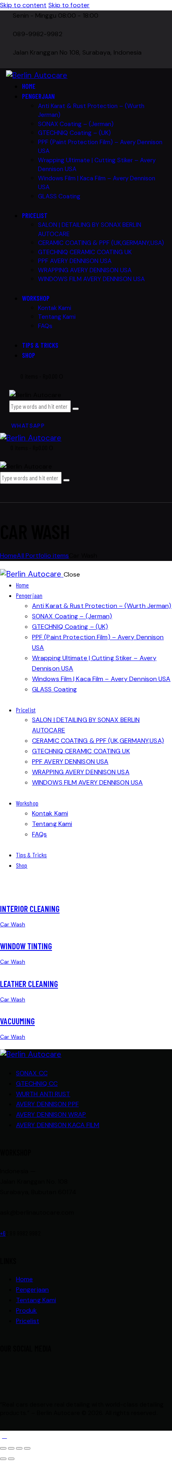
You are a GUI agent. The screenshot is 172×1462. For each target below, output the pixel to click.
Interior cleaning (30, 908)
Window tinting (26, 946)
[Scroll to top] (4, 1435)
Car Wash (12, 924)
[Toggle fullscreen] (11, 1448)
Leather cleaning (29, 984)
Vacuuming (17, 1021)
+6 (3, 1233)
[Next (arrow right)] (11, 1459)
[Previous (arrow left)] (3, 1459)
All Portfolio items (43, 555)
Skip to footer (69, 5)
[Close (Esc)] (27, 1448)
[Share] (19, 1448)
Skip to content (23, 5)
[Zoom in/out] (3, 1448)
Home (8, 555)
